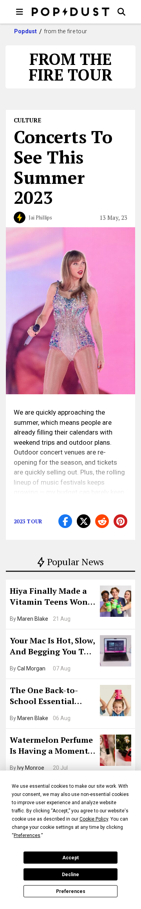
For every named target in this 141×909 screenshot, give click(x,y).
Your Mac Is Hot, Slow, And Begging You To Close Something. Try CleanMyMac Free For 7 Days (52, 647)
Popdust (25, 31)
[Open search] (121, 11)
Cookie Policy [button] (94, 819)
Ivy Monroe (30, 768)
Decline (70, 874)
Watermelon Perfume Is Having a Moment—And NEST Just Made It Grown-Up (52, 746)
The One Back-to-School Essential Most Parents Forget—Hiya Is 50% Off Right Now (50, 696)
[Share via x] (83, 521)
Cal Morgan (31, 668)
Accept (70, 857)
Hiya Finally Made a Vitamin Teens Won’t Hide (52, 597)
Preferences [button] (27, 835)
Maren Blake (32, 619)
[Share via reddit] (102, 521)
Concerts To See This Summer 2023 (63, 167)
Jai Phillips (40, 217)
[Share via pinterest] (120, 521)
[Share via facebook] (65, 521)
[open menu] (19, 11)
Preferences (70, 891)
